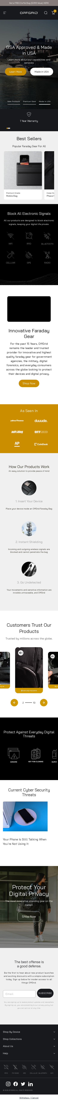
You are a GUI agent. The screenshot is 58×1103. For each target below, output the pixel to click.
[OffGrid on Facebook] (15, 1084)
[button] (7, 128)
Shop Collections (12, 1039)
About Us (8, 1046)
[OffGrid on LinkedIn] (30, 1084)
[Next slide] (43, 702)
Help (5, 1053)
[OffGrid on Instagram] (8, 1084)
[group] (23, 175)
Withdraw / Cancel (29, 1097)
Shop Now (29, 68)
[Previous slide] (14, 702)
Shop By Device (11, 1031)
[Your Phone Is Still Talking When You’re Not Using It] (27, 818)
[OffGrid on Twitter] (23, 1084)
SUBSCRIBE (45, 993)
